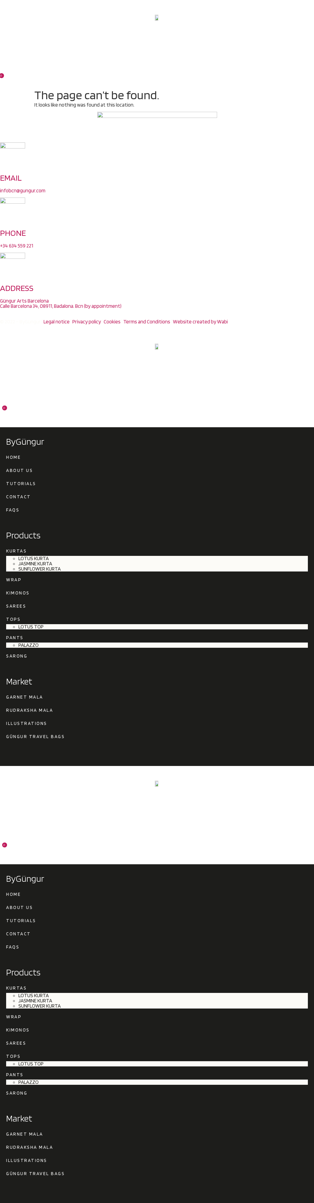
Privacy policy (86, 322)
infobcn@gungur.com (22, 190)
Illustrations (27, 723)
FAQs (12, 510)
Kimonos (18, 593)
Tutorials (21, 483)
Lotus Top (31, 627)
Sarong (16, 656)
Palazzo (28, 645)
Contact (18, 497)
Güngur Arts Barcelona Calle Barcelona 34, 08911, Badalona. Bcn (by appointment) (60, 303)
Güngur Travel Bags (35, 736)
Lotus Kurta (33, 558)
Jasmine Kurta (35, 563)
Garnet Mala (24, 697)
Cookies (112, 322)
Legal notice (57, 322)
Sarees (16, 606)
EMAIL (11, 177)
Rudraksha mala (29, 710)
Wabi (222, 322)
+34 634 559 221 (16, 246)
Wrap (13, 580)
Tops (13, 619)
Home (13, 457)
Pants (15, 637)
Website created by (195, 322)
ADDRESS (16, 288)
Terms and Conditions (146, 322)
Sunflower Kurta (39, 569)
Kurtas (16, 551)
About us (19, 470)
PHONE (13, 233)
